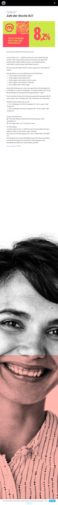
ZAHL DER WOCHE (12, 11)
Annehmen (52, 501)
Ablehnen (29, 503)
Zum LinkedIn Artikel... (14, 146)
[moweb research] (3, 3)
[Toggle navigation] (54, 3)
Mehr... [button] (46, 501)
